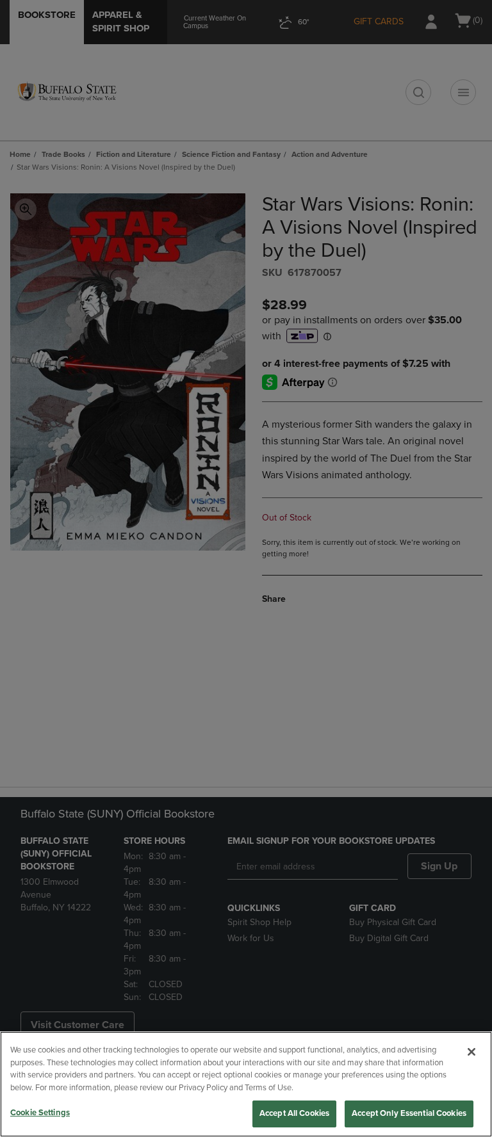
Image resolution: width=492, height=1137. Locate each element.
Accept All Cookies (294, 1113)
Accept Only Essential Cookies (409, 1113)
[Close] (471, 1052)
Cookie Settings (40, 1113)
